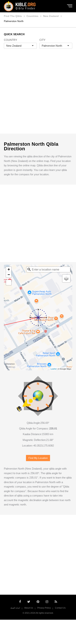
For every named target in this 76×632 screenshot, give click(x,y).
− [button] (9, 274)
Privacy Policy (44, 608)
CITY (42, 39)
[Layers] (66, 278)
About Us (28, 608)
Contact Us (60, 608)
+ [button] (9, 269)
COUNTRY (10, 39)
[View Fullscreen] (8, 282)
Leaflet (53, 368)
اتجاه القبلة (15, 608)
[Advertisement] (38, 95)
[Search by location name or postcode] (29, 269)
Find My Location (38, 458)
